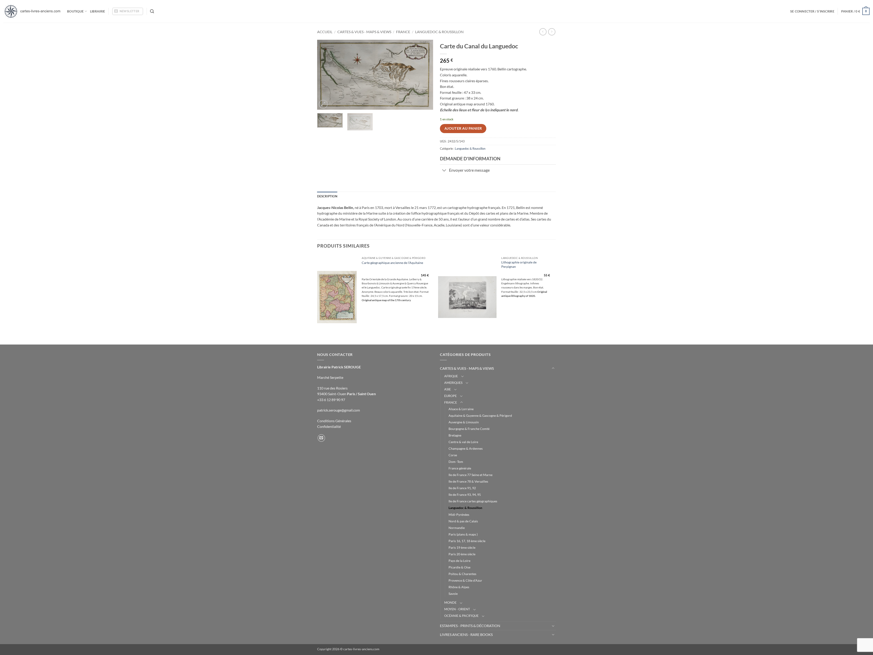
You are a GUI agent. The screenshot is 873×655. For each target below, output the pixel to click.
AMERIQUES (453, 383)
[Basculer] (444, 171)
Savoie (453, 593)
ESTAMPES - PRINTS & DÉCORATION (470, 625)
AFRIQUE (451, 376)
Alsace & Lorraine (461, 409)
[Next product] (542, 31)
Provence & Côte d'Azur (465, 580)
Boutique (75, 11)
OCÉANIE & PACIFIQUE (461, 616)
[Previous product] (551, 31)
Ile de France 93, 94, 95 (465, 494)
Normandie (457, 528)
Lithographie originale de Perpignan (519, 264)
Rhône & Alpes (459, 587)
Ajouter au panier (463, 128)
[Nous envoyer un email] (321, 438)
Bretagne (455, 435)
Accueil (324, 32)
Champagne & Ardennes (466, 448)
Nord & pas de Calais (463, 521)
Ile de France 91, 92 (462, 488)
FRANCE (403, 32)
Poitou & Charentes (462, 574)
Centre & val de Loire (463, 442)
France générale (460, 468)
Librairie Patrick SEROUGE (339, 367)
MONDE (450, 602)
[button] (127, 11)
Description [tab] (327, 196)
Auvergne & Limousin (464, 422)
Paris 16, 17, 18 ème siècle (467, 541)
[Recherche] (152, 11)
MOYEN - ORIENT (457, 609)
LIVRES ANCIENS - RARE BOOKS (466, 634)
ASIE (447, 389)
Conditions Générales (334, 421)
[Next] (425, 75)
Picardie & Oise (459, 567)
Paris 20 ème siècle (462, 554)
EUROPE (450, 396)
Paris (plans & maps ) (463, 534)
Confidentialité (329, 426)
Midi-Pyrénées (459, 514)
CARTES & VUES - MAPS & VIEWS (364, 32)
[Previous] (325, 75)
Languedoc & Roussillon (439, 32)
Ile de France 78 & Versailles (468, 481)
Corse (453, 455)
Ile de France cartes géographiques (473, 501)
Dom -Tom (456, 462)
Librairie (97, 11)
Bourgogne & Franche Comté (469, 429)
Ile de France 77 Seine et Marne (470, 475)
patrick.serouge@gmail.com (338, 410)
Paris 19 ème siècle (462, 547)
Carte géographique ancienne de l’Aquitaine (392, 263)
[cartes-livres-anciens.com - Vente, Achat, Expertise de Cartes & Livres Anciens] (31, 11)
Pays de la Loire (459, 561)
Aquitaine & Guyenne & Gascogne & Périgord (480, 415)
